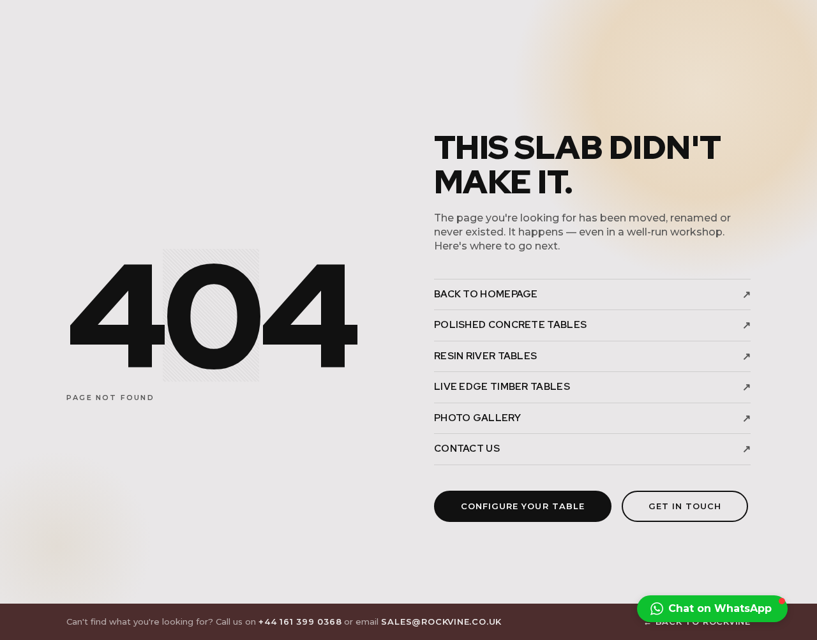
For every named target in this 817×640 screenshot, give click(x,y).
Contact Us (592, 449)
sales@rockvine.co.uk (441, 621)
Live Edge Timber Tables (592, 387)
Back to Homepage (592, 294)
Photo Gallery (592, 418)
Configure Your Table (523, 506)
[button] (712, 608)
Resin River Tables (592, 356)
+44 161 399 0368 (300, 621)
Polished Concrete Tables (592, 325)
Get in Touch (684, 506)
